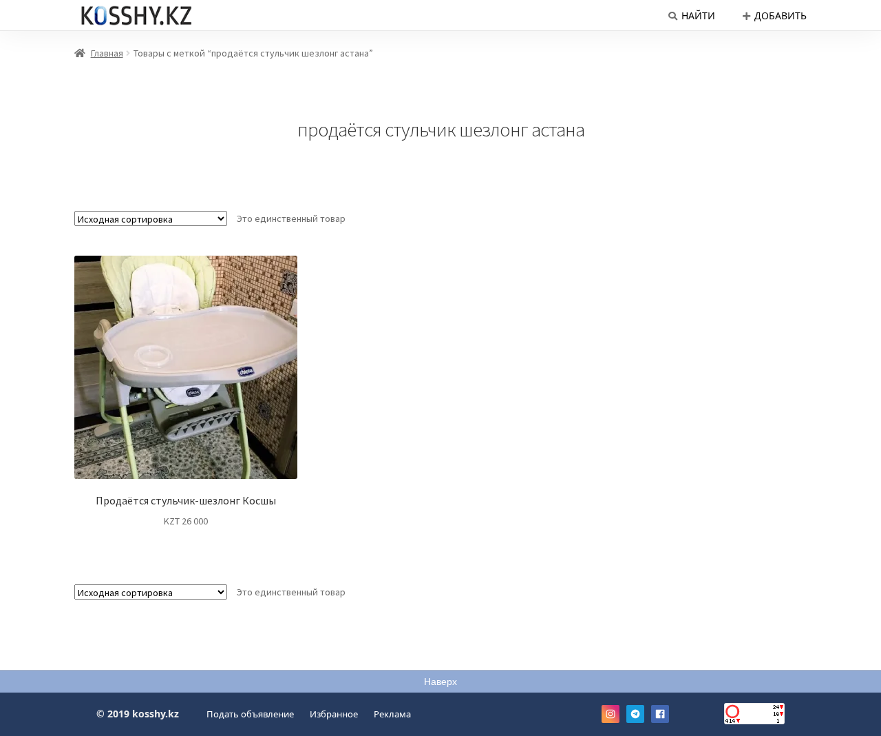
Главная (107, 53)
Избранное (334, 714)
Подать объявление (250, 714)
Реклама (392, 714)
